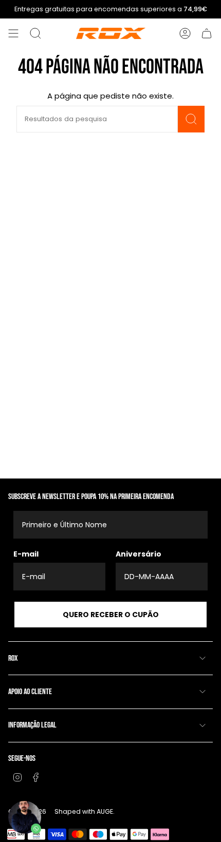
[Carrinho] (206, 33)
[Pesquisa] (191, 119)
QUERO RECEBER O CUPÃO (111, 614)
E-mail (26, 554)
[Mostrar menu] (13, 33)
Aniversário (138, 554)
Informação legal (32, 725)
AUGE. (106, 811)
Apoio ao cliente (30, 692)
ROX (13, 658)
